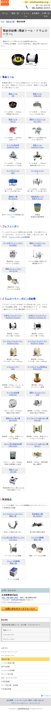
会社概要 (10, 700)
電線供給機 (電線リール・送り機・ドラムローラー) (21, 625)
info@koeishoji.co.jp (39, 2)
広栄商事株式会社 (23, 708)
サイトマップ (35, 703)
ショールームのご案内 (23, 700)
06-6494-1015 (41, 7)
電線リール (7, 630)
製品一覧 (15, 13)
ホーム (5, 13)
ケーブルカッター (7, 655)
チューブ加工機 (7, 674)
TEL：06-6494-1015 (10, 598)
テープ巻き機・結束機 (9, 685)
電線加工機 (10, 22)
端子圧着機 (5, 667)
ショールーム (25, 14)
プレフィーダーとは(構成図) (19, 237)
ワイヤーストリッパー (9, 652)
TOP (2, 22)
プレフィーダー (9, 639)
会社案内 (35, 13)
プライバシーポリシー (19, 703)
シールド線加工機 (7, 663)
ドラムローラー (9, 635)
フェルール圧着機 (7, 670)
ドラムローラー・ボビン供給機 (19, 298)
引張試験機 (5, 681)
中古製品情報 (6, 689)
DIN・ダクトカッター (9, 678)
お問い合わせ (46, 14)
